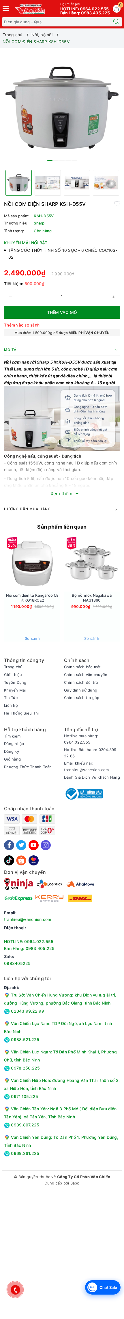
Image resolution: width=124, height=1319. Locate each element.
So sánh (32, 638)
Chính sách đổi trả (81, 682)
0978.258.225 (25, 1067)
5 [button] (74, 160)
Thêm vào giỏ (62, 312)
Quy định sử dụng (80, 690)
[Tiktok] (9, 860)
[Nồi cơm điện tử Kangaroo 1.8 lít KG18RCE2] (32, 563)
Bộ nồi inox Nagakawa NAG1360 (92, 597)
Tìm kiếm (12, 736)
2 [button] (56, 160)
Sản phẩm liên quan (62, 527)
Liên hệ (11, 705)
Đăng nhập (14, 743)
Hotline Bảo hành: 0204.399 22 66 (90, 752)
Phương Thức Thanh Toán (28, 767)
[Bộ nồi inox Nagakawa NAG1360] (92, 563)
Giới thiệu (13, 674)
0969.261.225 (24, 1153)
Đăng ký (11, 751)
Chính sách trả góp (81, 697)
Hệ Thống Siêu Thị (21, 713)
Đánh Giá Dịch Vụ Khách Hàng (92, 777)
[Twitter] (21, 845)
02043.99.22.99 (27, 1011)
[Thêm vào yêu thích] (117, 203)
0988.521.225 (24, 1039)
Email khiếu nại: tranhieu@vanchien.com (86, 766)
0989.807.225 (24, 1124)
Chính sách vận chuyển (85, 674)
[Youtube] (34, 845)
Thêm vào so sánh (22, 324)
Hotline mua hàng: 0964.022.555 (81, 739)
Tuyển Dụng (15, 682)
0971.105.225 (24, 1096)
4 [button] (68, 160)
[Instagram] (46, 845)
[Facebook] (9, 845)
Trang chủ (13, 667)
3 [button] (62, 160)
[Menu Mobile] (6, 7)
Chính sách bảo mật (82, 667)
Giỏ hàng (12, 759)
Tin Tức (11, 697)
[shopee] (21, 860)
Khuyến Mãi (15, 690)
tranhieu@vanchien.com (27, 919)
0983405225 (17, 963)
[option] (62, 108)
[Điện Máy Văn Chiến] (30, 9)
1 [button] (49, 160)
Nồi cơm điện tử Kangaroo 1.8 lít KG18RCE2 (32, 597)
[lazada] (34, 860)
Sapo (75, 1183)
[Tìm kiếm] (116, 21)
